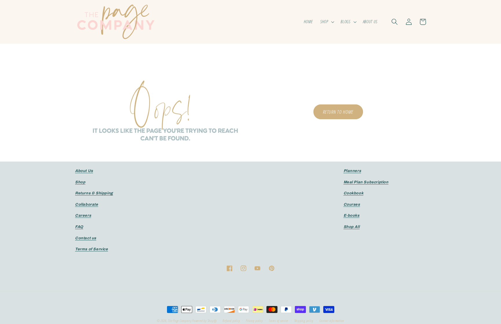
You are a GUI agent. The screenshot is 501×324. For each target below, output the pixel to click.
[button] (327, 21)
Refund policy (231, 320)
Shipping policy (304, 320)
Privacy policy (254, 320)
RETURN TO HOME (338, 111)
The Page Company (179, 320)
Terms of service (278, 320)
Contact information (332, 320)
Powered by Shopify (204, 320)
